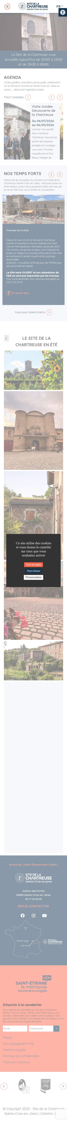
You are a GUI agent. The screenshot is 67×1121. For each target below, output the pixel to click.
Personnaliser (34, 577)
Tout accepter (33, 564)
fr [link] (58, 6)
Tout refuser (33, 571)
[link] (63, 12)
